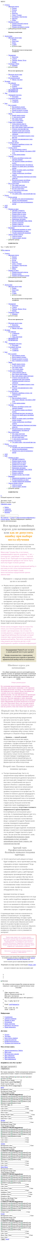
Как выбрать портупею (19, 187)
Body (2, 1087)
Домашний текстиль (15, 95)
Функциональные (14, 78)
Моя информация (10, 1059)
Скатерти (15, 100)
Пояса (14, 43)
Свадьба (11, 156)
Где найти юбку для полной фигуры (24, 193)
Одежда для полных (14, 192)
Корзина (7, 512)
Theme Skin (4, 1077)
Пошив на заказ (13, 22)
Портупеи (15, 41)
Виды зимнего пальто (19, 108)
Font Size (3, 1105)
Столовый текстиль (14, 98)
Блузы (14, 11)
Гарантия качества (10, 1040)
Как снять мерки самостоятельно (22, 127)
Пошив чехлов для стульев (20, 226)
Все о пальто (12, 105)
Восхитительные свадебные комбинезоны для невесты (21, 181)
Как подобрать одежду (19, 149)
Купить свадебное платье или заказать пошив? (21, 158)
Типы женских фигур (19, 124)
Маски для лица (17, 79)
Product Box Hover (7, 1085)
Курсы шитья (12, 197)
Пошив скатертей (18, 222)
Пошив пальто (16, 25)
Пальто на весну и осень (20, 110)
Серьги (14, 58)
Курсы (7, 195)
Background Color (6, 1089)
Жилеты (14, 18)
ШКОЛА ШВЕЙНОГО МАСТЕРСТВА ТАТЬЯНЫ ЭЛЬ (21, 958)
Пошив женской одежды (20, 23)
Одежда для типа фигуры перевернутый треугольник (21, 129)
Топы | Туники (17, 15)
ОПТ (6, 205)
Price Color (4, 1112)
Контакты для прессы (11, 1025)
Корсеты (15, 13)
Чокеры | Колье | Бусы (19, 60)
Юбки (14, 20)
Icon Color (4, 1142)
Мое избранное (9, 1055)
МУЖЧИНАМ (13, 91)
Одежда (7, 5)
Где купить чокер (17, 120)
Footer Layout (5, 1084)
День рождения (17, 88)
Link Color (4, 1108)
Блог (6, 103)
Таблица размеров (10, 1018)
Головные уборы (13, 63)
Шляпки (15, 65)
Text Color (4, 1106)
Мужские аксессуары (15, 74)
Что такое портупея (18, 185)
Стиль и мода (12, 147)
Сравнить (8, 509)
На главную (4, 517)
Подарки (7, 81)
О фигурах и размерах (15, 122)
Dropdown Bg (5, 1196)
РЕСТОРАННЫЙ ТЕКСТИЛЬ (22, 221)
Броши (14, 62)
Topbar (3, 1144)
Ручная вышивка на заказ (20, 231)
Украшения (12, 55)
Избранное (8, 510)
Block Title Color (6, 1235)
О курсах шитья (13, 142)
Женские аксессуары (15, 37)
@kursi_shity (32, 965)
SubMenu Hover (6, 1194)
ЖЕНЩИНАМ (13, 90)
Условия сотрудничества (12, 1043)
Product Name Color (7, 1114)
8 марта (14, 86)
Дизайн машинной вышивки (21, 233)
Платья (14, 10)
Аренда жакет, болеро (19, 238)
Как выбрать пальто (18, 107)
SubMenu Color (5, 1192)
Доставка (8, 1036)
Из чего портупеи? (18, 188)
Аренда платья (17, 236)
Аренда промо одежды (15, 234)
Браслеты (15, 57)
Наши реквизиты (10, 1027)
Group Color (4, 1212)
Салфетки (15, 102)
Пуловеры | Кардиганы (19, 16)
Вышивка (11, 227)
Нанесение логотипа (19, 219)
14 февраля (15, 84)
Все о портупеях (13, 183)
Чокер (10, 113)
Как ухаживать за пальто (20, 112)
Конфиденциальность (12, 1041)
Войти (7, 507)
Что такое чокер (17, 119)
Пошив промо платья (19, 212)
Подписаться (5, 1068)
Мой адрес (8, 1052)
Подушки (15, 96)
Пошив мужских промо (19, 217)
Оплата (7, 1034)
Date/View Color (6, 1118)
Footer (3, 1214)
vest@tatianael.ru (14, 1004)
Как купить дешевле (11, 1038)
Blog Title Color (6, 1116)
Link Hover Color (6, 1110)
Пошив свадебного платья (20, 27)
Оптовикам (8, 1022)
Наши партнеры (10, 1024)
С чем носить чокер (18, 117)
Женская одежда (13, 6)
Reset (7, 1239)
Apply (3, 1239)
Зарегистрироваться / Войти (14, 1050)
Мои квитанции (10, 1057)
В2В (6, 207)
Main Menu (4, 1167)
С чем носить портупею (20, 190)
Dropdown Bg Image (7, 1198)
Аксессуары (8, 36)
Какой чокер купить (18, 115)
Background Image (6, 1091)
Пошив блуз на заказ (19, 216)
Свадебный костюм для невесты (22, 165)
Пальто (14, 8)
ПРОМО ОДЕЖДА (18, 210)
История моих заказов (12, 1054)
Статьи (12, 517)
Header (3, 1120)
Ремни (14, 39)
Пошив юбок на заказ (19, 214)
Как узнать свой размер (19, 125)
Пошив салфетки (17, 224)
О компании (9, 1017)
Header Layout (5, 1080)
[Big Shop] (5, 250)
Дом (6, 93)
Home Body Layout (7, 1082)
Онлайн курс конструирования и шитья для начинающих (22, 199)
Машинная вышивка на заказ (21, 229)
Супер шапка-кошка (18, 154)
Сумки (14, 44)
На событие (12, 83)
